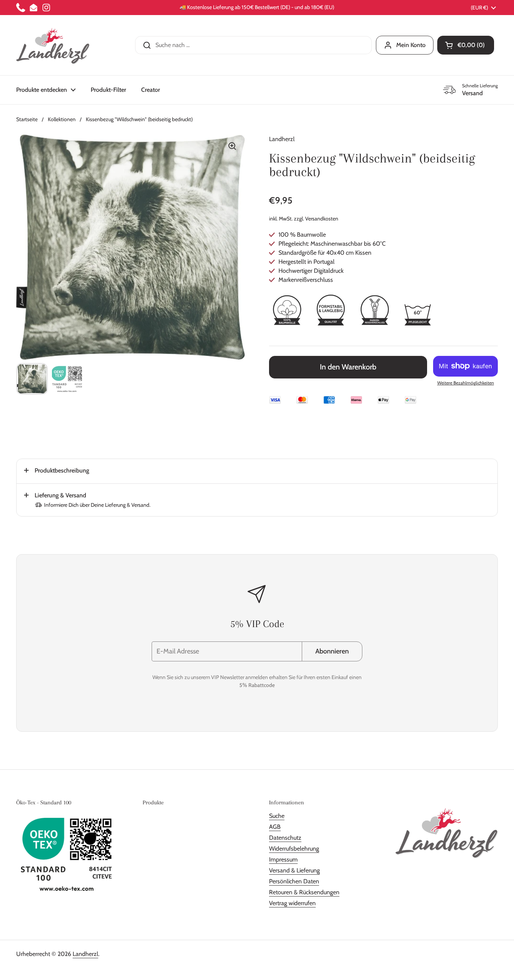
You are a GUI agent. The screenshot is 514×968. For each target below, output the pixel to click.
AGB (275, 826)
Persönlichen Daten (294, 881)
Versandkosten (321, 218)
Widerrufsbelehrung (294, 848)
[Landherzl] (53, 45)
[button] (465, 45)
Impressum (283, 859)
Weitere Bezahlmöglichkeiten (465, 383)
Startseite (27, 119)
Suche (276, 815)
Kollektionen (62, 119)
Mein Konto (411, 45)
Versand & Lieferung (294, 870)
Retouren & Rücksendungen (304, 892)
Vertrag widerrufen (292, 903)
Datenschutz (285, 837)
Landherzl (85, 953)
